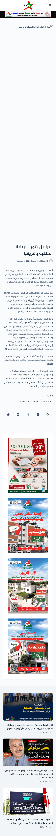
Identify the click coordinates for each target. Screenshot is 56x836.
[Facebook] (47, 414)
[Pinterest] (28, 414)
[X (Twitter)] (38, 414)
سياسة (20, 261)
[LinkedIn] (18, 414)
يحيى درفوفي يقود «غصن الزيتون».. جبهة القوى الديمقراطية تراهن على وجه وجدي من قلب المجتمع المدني (28, 774)
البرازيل (47, 401)
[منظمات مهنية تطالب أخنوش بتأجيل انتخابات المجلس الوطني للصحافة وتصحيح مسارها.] (28, 801)
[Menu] (50, 5)
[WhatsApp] (8, 414)
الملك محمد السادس (28, 401)
